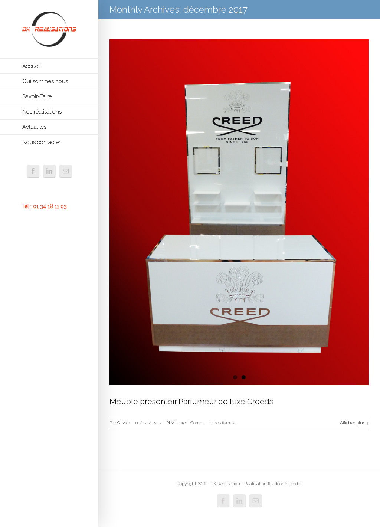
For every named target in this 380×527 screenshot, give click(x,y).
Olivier (123, 422)
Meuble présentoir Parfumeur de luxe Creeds (191, 401)
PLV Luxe (176, 422)
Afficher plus (352, 422)
